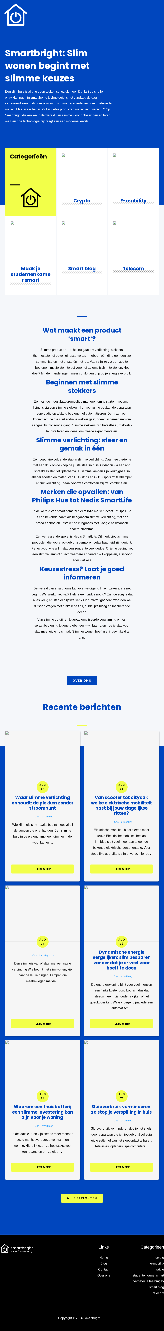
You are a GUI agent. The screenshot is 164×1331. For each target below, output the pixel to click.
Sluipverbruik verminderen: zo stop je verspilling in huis (121, 1109)
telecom (158, 1293)
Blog (103, 1263)
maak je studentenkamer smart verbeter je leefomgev (148, 1275)
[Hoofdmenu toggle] (155, 15)
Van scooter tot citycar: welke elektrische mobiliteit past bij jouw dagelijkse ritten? (121, 805)
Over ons (103, 1275)
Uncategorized (47, 955)
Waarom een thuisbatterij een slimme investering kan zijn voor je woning (42, 1112)
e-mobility (126, 822)
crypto (159, 1257)
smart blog (47, 816)
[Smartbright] (16, 15)
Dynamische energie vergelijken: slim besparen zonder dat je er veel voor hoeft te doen (122, 960)
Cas (37, 816)
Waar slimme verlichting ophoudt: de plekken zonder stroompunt (42, 802)
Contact (103, 1269)
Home (103, 1257)
